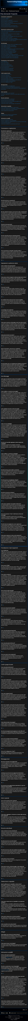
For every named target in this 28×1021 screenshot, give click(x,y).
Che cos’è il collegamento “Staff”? (7, 82)
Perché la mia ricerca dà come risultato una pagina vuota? (11, 101)
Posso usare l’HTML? (5, 62)
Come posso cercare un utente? (6, 102)
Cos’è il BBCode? (4, 61)
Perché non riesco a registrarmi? (7, 20)
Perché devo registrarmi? (5, 17)
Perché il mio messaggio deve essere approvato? (9, 56)
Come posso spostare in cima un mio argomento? (9, 57)
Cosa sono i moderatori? (5, 75)
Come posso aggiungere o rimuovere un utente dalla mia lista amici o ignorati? (13, 95)
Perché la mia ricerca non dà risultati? (7, 100)
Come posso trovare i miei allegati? (7, 115)
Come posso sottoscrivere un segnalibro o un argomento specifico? (13, 108)
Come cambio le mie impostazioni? (7, 30)
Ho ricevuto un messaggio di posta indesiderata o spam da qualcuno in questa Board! (13, 89)
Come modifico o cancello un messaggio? (8, 45)
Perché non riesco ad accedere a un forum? (9, 51)
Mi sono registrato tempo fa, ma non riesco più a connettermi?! (12, 23)
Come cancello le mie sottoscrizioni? (7, 110)
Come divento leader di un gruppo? (7, 78)
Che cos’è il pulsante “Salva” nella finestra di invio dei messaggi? (12, 55)
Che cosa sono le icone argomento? (7, 70)
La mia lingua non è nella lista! (6, 35)
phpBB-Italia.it (17, 1018)
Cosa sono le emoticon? (5, 63)
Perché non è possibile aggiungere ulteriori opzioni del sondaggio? (12, 48)
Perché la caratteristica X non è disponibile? (8, 120)
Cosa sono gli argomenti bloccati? (7, 69)
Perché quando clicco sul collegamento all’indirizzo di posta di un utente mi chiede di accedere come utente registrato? (14, 40)
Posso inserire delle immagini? (6, 64)
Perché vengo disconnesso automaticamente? (9, 25)
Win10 (9, 1015)
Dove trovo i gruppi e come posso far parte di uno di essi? (11, 77)
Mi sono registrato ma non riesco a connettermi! (9, 21)
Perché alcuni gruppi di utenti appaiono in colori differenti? (11, 79)
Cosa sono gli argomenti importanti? (7, 68)
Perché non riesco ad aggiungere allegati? (8, 52)
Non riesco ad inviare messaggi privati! (8, 85)
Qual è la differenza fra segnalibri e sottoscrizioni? (9, 107)
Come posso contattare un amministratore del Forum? (10, 123)
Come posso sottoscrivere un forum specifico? (9, 109)
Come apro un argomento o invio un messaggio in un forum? (11, 44)
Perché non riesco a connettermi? (7, 22)
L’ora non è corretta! (4, 32)
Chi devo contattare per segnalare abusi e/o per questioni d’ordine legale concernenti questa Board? (13, 122)
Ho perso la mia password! (5, 24)
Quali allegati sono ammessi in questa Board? (9, 114)
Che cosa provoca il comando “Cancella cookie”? (9, 26)
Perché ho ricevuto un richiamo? (6, 53)
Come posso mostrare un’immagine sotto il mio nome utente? (11, 36)
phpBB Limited (9, 957)
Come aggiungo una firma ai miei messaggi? (8, 46)
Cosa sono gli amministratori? (6, 74)
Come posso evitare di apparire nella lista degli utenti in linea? (11, 31)
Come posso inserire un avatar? (6, 37)
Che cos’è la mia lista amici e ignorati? (7, 93)
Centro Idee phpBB (5, 969)
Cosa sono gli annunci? (5, 67)
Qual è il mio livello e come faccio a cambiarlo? (9, 38)
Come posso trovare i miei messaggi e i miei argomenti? (11, 103)
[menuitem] (4, 9)
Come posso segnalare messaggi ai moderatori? (9, 54)
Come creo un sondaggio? (5, 47)
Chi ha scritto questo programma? (7, 119)
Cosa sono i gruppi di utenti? (6, 76)
